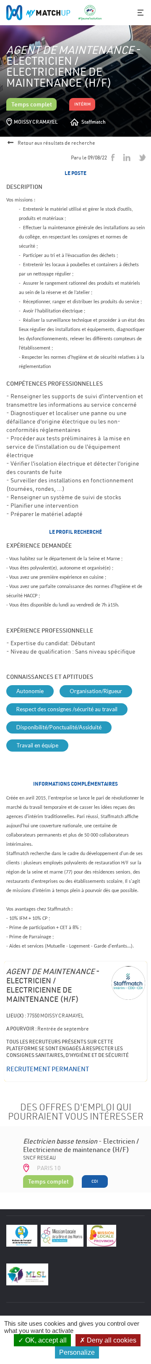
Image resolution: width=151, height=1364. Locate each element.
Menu (140, 12)
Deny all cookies (110, 1340)
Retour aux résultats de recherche (56, 143)
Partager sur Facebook (113, 157)
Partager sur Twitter (142, 157)
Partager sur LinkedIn (126, 157)
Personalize (77, 1352)
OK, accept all (45, 1340)
